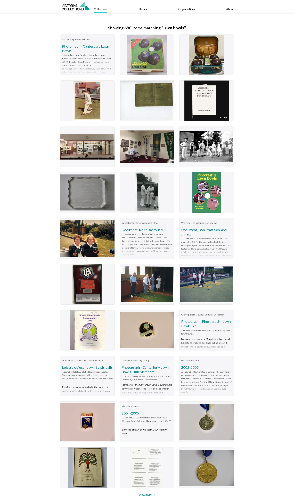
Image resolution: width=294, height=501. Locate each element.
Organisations (186, 9)
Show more (145, 494)
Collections (100, 9)
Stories (143, 9)
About (230, 9)
